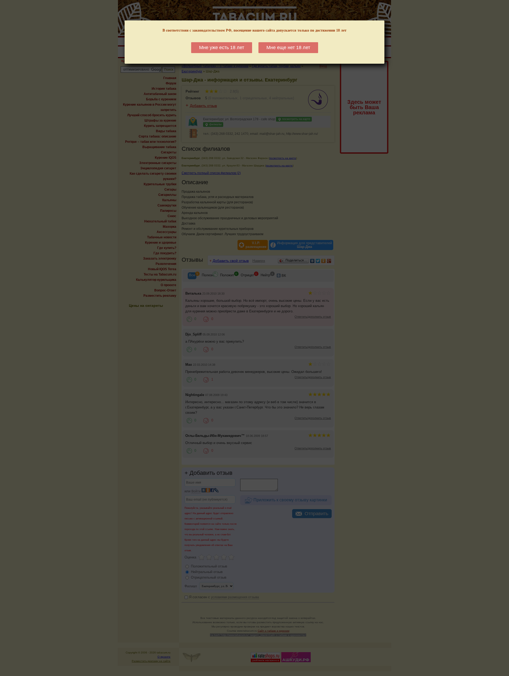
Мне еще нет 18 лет (288, 47)
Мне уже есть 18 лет (221, 47)
